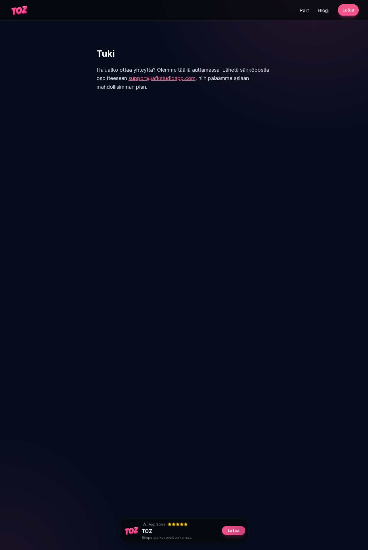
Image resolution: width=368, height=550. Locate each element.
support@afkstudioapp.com (162, 78)
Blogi (323, 10)
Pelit (304, 10)
